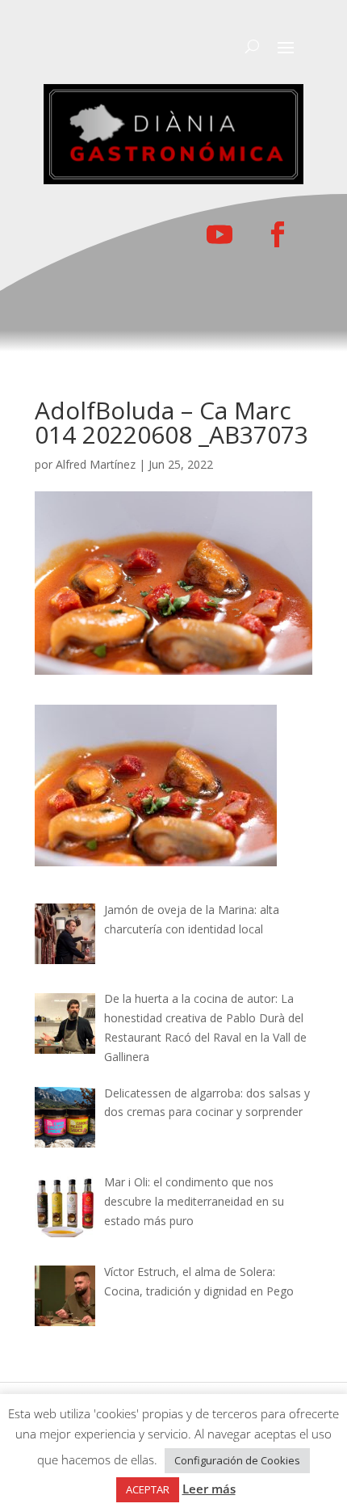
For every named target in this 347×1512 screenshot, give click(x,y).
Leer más (209, 1488)
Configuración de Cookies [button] (237, 1460)
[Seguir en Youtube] (219, 234)
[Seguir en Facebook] (277, 234)
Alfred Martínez (96, 464)
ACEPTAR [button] (147, 1489)
